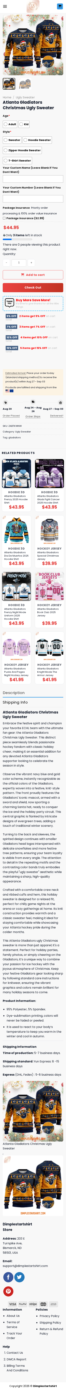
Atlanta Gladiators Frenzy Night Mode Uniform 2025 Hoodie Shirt (15, 614)
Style (7, 132)
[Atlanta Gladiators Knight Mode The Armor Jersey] (49, 646)
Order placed (11, 415)
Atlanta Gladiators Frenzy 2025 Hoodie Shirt (16, 499)
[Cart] (60, 6)
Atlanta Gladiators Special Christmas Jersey (48, 556)
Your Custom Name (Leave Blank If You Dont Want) (30, 170)
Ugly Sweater (25, 97)
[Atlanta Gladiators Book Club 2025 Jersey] (49, 586)
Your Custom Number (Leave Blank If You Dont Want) (32, 190)
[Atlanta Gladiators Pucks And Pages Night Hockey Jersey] (16, 646)
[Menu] (5, 6)
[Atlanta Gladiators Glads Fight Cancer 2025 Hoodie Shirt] (49, 473)
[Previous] (8, 45)
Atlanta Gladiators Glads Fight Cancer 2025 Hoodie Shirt (48, 499)
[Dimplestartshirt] (33, 6)
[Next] (57, 45)
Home (7, 97)
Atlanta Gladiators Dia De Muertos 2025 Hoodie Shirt (16, 556)
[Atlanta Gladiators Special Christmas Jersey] (49, 529)
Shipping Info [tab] (15, 702)
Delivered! (56, 415)
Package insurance (16, 208)
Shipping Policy (50, 1323)
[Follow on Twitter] (19, 1277)
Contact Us (15, 1353)
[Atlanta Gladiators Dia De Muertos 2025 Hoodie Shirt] (16, 529)
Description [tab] (14, 692)
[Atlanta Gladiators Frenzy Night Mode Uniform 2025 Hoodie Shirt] (16, 586)
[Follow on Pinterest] (8, 1291)
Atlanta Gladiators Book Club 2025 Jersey (48, 612)
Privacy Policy (49, 1316)
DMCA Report (16, 1359)
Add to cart (35, 275)
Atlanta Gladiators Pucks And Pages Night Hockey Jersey (16, 672)
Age (6, 116)
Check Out (33, 287)
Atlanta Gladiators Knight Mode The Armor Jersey (48, 672)
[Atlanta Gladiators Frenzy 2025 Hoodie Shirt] (16, 473)
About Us (13, 1316)
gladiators (14, 437)
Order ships (32, 416)
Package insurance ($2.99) (25, 218)
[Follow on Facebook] (8, 1277)
